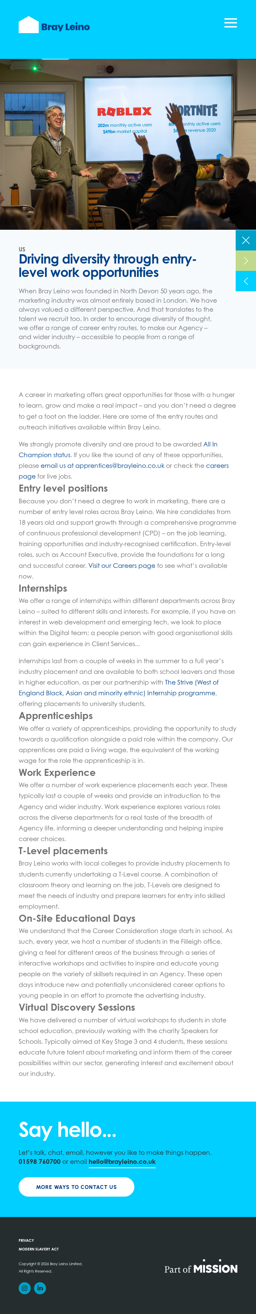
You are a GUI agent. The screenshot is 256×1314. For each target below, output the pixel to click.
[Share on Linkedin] (40, 1288)
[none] (246, 240)
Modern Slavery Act (39, 1249)
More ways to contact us (76, 1187)
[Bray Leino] (54, 24)
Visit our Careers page (121, 566)
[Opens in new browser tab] (201, 1265)
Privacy (26, 1241)
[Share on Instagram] (25, 1288)
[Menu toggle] (230, 24)
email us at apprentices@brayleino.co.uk (102, 466)
